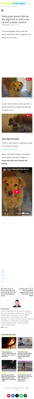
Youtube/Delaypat (9, 149)
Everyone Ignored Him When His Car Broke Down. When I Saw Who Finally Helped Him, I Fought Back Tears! (9, 378)
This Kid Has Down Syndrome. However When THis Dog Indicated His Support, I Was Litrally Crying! (25, 355)
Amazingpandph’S (6, 350)
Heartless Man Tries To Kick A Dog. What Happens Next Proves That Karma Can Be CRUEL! (26, 292)
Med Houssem (6, 24)
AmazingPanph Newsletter (18, 387)
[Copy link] (25, 395)
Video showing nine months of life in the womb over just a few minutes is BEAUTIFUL (9, 354)
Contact (17, 389)
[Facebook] (1, 327)
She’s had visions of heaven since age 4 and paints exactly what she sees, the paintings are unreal (8, 292)
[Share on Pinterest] (8, 395)
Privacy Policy (7, 387)
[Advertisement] (17, 58)
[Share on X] (17, 395)
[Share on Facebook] (13, 395)
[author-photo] (17, 303)
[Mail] (4, 327)
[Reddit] (6, 327)
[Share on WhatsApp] (21, 395)
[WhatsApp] (7, 327)
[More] (17, 281)
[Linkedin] (2, 327)
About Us (28, 387)
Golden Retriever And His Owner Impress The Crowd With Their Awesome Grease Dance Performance (25, 378)
